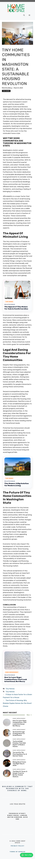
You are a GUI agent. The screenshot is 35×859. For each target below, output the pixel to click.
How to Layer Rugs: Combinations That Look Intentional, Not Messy (15, 679)
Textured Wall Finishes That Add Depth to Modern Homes (19, 743)
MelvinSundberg (7, 88)
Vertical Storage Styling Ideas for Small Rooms (19, 733)
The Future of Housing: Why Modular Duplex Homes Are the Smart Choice (17, 703)
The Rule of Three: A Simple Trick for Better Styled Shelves (20, 774)
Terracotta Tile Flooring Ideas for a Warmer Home (20, 754)
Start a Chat (28, 855)
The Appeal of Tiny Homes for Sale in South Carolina (16, 308)
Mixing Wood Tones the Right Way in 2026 (19, 763)
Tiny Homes (6, 91)
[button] (24, 15)
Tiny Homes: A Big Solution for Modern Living (16, 484)
